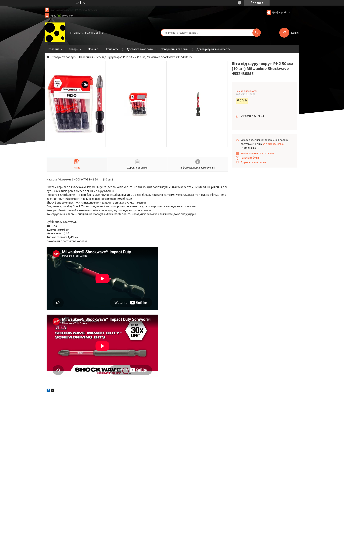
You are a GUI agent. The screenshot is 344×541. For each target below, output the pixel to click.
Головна (54, 49)
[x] (52, 390)
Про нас (93, 49)
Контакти (112, 49)
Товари (73, 49)
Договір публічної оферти (213, 49)
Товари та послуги (64, 57)
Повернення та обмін (174, 49)
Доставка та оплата (140, 49)
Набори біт (86, 57)
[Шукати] (256, 32)
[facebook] (48, 390)
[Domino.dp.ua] (55, 32)
